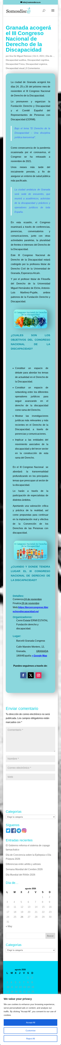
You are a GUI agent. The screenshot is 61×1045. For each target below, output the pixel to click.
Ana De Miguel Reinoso (20, 56)
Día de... (50, 56)
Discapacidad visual (15, 68)
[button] (52, 12)
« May (9, 926)
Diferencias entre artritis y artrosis (23, 864)
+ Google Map (39, 655)
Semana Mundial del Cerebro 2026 (24, 869)
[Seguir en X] (31, 675)
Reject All (30, 1038)
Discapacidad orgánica (36, 64)
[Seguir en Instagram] (38, 675)
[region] (30, 1019)
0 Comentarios (33, 68)
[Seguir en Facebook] (23, 675)
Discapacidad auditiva (16, 60)
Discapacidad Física (15, 64)
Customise (31, 1030)
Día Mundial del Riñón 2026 (20, 874)
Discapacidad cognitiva (38, 60)
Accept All (30, 1022)
